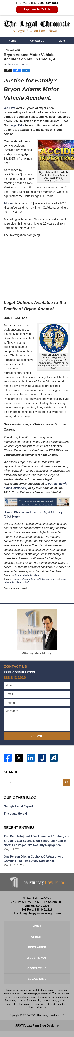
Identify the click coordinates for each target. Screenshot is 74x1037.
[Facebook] (8, 758)
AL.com (9, 203)
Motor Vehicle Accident (27, 575)
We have (9, 108)
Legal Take (17, 125)
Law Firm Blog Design (35, 1025)
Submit (37, 736)
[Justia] (42, 758)
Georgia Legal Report (18, 806)
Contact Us (37, 40)
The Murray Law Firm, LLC (50, 1015)
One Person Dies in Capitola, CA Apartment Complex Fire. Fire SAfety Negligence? (33, 858)
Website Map (37, 957)
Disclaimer (37, 947)
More (61, 40)
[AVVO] (54, 758)
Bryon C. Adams (21, 579)
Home (12, 40)
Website (37, 936)
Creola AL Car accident (43, 579)
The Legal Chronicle (37, 26)
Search (66, 782)
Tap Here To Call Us (37, 9)
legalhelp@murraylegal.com (42, 913)
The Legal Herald (15, 813)
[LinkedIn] (31, 758)
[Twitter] (19, 758)
